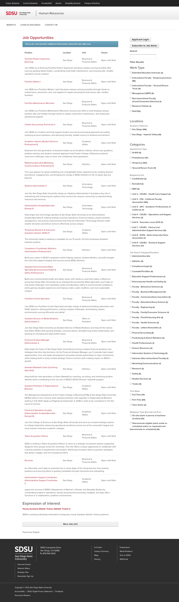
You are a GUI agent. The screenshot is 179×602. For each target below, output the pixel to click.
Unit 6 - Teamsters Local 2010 (147, 222)
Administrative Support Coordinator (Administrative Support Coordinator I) (41, 480)
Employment (125, 547)
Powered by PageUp (31, 532)
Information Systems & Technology (149, 353)
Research (137, 368)
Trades (136, 384)
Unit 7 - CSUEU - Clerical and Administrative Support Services (149, 229)
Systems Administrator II (36, 185)
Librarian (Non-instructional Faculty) (150, 358)
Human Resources (51, 13)
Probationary (140, 157)
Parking (97, 559)
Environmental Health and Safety (149, 281)
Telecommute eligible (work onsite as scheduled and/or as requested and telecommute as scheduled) (148, 426)
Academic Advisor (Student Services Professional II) (41, 143)
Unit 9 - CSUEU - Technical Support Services (148, 244)
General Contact (24, 564)
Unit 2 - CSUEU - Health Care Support (151, 194)
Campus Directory (92, 3)
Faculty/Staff (46, 3)
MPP (135, 189)
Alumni (58, 3)
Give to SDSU (125, 555)
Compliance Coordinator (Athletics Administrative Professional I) (40, 250)
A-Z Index (98, 547)
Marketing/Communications (146, 363)
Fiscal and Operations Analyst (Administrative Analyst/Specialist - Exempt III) (40, 413)
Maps (96, 555)
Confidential (139, 178)
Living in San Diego (30, 25)
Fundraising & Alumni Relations (148, 338)
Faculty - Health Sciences (145, 322)
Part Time (138, 399)
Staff (136, 111)
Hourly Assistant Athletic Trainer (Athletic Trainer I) (46, 509)
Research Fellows (141, 106)
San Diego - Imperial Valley (146, 134)
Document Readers (23, 595)
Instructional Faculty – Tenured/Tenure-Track (150, 87)
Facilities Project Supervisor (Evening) (37, 60)
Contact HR (51, 25)
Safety (136, 373)
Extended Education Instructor (147, 72)
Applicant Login (140, 39)
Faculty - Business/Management (148, 292)
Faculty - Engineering (143, 307)
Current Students (30, 3)
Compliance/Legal (141, 266)
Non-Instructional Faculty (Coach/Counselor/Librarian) (146, 100)
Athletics (137, 261)
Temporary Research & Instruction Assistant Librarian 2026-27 (40, 231)
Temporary (139, 163)
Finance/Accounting (142, 332)
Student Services (141, 379)
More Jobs (70, 524)
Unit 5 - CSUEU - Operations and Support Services (151, 216)
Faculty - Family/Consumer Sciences (150, 312)
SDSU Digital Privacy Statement (40, 591)
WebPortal (124, 559)
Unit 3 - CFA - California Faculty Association (147, 201)
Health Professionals (143, 343)
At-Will (136, 152)
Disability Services (72, 3)
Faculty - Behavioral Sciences (147, 286)
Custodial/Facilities (142, 271)
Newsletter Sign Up (25, 576)
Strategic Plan (23, 572)
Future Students (12, 3)
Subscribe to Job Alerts (144, 45)
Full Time (138, 394)
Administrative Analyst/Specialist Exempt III (40, 207)
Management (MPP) (142, 93)
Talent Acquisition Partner (36, 436)
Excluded (137, 184)
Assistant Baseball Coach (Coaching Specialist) (41, 369)
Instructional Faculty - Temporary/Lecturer (152, 79)
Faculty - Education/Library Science (149, 302)
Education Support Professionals (148, 276)
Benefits (11, 25)
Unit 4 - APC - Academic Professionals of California (151, 208)
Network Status (24, 568)
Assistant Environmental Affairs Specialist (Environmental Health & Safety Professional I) (40, 270)
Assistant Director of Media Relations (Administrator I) (41, 320)
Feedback (59, 591)
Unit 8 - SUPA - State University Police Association (150, 236)
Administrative (140, 256)
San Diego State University (21, 13)
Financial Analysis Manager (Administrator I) (37, 341)
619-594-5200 (49, 553)
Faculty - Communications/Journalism (151, 297)
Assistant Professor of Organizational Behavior (41, 387)
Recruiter (29, 460)
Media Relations (126, 551)
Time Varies (139, 405)
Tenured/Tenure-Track (143, 168)
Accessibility (20, 591)
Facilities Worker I (33, 81)
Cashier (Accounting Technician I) (40, 124)
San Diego (139, 129)
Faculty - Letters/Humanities (146, 327)
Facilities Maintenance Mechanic (40, 103)
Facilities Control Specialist (37, 298)
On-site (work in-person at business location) (149, 417)
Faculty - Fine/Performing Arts (147, 317)
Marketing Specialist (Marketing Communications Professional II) (39, 164)
